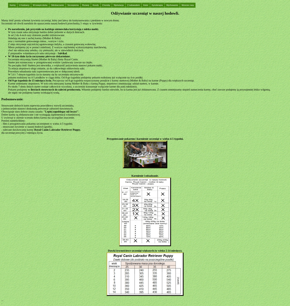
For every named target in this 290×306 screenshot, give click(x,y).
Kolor (145, 5)
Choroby (106, 5)
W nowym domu (40, 5)
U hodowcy (24, 5)
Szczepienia (73, 5)
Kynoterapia (157, 5)
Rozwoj (85, 5)
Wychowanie (172, 5)
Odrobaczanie (57, 5)
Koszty (96, 5)
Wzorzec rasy (188, 5)
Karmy (13, 5)
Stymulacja (119, 5)
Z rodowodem (133, 5)
